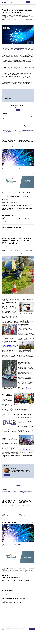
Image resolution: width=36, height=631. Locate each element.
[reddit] (19, 22)
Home (3, 167)
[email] (21, 22)
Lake (26, 448)
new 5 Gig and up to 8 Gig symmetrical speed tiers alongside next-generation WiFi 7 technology (10, 346)
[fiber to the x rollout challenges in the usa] (18, 157)
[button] (2, 2)
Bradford (20, 448)
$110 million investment (25, 379)
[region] (18, 629)
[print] (33, 22)
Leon (28, 448)
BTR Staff (3, 19)
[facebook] (14, 22)
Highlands (23, 448)
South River (22, 381)
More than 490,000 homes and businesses (21, 357)
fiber (21, 49)
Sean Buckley (4, 250)
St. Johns (26, 449)
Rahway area (29, 381)
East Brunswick (22, 387)
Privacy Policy (4, 629)
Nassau (22, 449)
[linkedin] (16, 22)
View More (32, 522)
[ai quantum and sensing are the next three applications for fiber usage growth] (18, 181)
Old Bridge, (28, 387)
